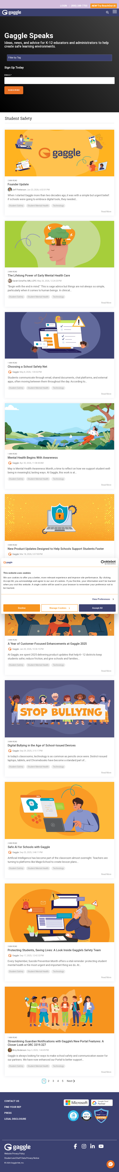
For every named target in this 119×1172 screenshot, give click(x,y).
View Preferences (101, 599)
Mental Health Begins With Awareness (33, 457)
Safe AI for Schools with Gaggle (29, 847)
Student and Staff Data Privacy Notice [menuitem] (21, 1158)
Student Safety (16, 205)
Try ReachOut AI (104, 5)
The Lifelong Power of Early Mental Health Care (39, 275)
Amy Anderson (19, 1050)
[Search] (107, 12)
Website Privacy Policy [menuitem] (14, 1153)
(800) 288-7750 (79, 5)
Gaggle (15, 372)
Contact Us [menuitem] (11, 1101)
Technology (58, 205)
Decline (22, 608)
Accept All (97, 608)
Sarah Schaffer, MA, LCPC (24, 281)
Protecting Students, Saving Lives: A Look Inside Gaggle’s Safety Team (54, 950)
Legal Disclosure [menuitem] (15, 1119)
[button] (115, 11)
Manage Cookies (57, 608)
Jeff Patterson (19, 190)
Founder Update (18, 184)
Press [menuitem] (8, 1113)
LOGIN (63, 5)
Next (69, 1080)
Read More (106, 211)
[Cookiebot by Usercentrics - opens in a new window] (103, 562)
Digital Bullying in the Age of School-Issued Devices (42, 745)
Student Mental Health (38, 205)
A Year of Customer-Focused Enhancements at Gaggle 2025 (47, 643)
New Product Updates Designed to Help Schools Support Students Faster (56, 548)
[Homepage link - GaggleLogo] (17, 1148)
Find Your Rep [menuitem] (12, 1107)
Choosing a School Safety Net (27, 366)
